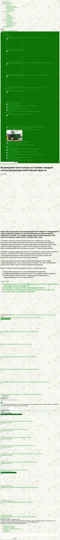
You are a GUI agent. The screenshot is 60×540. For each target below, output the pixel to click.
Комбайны (9, 21)
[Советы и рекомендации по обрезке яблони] (11, 155)
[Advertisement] (30, 219)
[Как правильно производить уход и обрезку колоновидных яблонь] (13, 153)
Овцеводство (10, 8)
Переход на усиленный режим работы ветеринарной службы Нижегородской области (30, 62)
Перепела (9, 18)
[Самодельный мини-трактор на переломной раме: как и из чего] (19, 128)
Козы (7, 4)
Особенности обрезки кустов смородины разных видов (21, 151)
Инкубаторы (9, 17)
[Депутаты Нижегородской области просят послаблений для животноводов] (9, 393)
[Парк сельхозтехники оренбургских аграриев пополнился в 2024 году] (9, 367)
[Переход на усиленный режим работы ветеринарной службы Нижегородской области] (14, 61)
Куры (7, 14)
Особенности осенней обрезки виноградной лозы (20, 160)
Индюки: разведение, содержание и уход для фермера (21, 105)
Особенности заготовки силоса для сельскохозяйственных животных (25, 126)
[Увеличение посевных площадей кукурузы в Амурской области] (9, 355)
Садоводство (8, 26)
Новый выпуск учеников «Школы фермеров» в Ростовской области (19, 331)
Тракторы (9, 24)
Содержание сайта (9, 527)
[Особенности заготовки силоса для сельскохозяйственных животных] (14, 125)
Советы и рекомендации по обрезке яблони (18, 157)
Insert (15, 538)
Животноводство (8, 3)
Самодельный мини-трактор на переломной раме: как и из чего (23, 129)
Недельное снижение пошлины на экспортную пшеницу (16, 344)
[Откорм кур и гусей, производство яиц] (13, 107)
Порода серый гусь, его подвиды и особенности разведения (23, 111)
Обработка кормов (11, 22)
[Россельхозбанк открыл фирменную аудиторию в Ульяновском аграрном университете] (9, 380)
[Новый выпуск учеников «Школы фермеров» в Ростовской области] (9, 330)
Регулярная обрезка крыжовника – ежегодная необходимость (23, 149)
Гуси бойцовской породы (13, 103)
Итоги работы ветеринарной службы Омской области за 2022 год (29, 290)
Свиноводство (10, 10)
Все (7, 37)
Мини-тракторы (10, 25)
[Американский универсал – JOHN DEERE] (14, 140)
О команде (6, 531)
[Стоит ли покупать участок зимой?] (14, 48)
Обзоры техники (8, 19)
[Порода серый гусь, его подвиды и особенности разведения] (12, 110)
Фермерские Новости (7, 422)
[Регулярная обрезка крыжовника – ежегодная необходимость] (12, 147)
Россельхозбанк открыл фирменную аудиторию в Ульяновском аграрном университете (25, 381)
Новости (7, 2)
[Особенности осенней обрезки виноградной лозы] (12, 158)
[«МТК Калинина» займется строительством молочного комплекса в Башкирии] (14, 73)
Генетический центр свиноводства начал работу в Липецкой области (25, 87)
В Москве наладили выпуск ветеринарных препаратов (26, 317)
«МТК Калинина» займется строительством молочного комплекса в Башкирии (27, 75)
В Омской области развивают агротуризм (19, 292)
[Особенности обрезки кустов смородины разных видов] (12, 150)
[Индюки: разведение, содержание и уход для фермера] (13, 104)
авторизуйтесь (5, 397)
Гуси (7, 13)
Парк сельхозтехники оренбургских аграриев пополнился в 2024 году (20, 369)
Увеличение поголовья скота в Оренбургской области (24, 288)
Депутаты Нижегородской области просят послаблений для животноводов (21, 394)
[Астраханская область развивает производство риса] (4, 468)
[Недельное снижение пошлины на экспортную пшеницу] (9, 342)
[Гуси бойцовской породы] (14, 101)
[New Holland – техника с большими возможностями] (14, 143)
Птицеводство (7, 11)
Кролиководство (11, 6)
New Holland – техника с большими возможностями (20, 144)
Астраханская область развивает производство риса (13, 470)
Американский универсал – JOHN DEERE (17, 142)
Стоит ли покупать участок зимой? (15, 50)
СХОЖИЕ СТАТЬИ (6, 319)
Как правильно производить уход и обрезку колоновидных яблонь (24, 154)
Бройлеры (9, 15)
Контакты (6, 530)
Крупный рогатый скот (12, 7)
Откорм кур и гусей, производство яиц (17, 108)
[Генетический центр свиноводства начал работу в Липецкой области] (14, 86)
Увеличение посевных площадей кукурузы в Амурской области (18, 356)
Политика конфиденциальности (12, 529)
